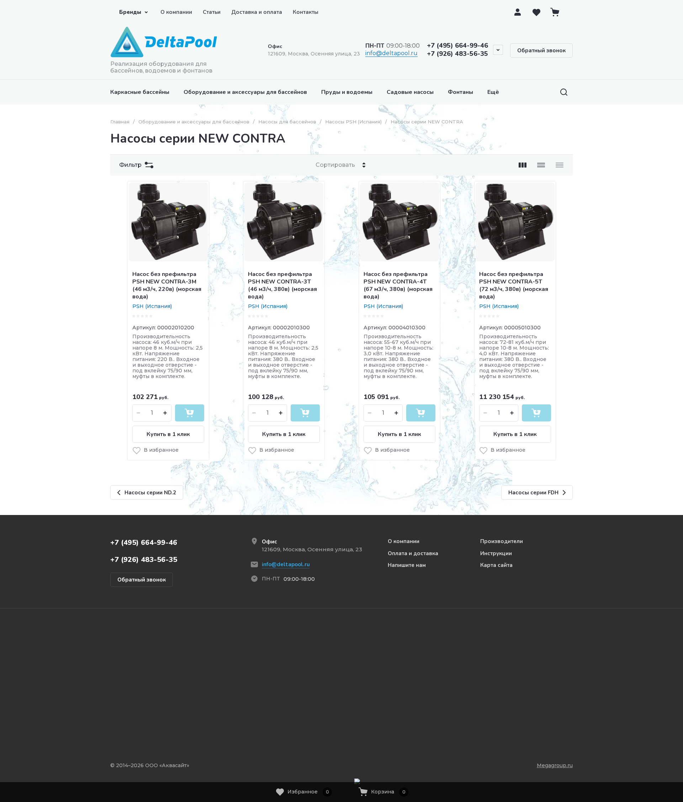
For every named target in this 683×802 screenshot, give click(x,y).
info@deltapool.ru (391, 53)
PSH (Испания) (152, 306)
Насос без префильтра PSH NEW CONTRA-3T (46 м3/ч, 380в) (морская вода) (282, 285)
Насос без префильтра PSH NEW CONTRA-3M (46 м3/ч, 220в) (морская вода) (166, 285)
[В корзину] (189, 412)
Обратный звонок (541, 50)
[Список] (541, 165)
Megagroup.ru (555, 765)
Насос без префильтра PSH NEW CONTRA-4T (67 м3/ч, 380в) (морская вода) (398, 285)
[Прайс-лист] (559, 165)
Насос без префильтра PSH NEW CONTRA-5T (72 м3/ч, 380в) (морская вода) (513, 285)
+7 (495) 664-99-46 (457, 45)
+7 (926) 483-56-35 (457, 53)
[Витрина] (522, 165)
